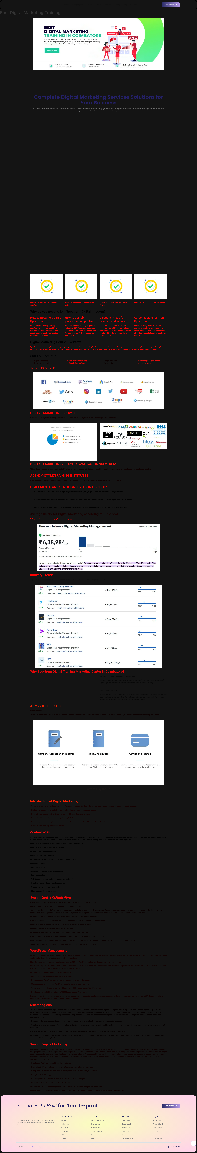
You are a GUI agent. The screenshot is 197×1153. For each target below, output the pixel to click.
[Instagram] (173, 1147)
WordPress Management (48, 951)
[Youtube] (179, 1147)
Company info (77, 4)
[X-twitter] (171, 1147)
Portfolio (108, 4)
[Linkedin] (176, 1147)
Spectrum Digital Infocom (40, 1147)
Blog (125, 4)
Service (98, 4)
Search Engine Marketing (48, 1044)
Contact (133, 4)
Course (89, 4)
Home (66, 4)
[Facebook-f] (168, 1147)
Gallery (117, 4)
